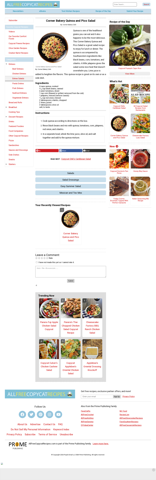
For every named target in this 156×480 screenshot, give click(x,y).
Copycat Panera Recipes (19, 43)
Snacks (12, 159)
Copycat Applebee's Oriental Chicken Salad (71, 368)
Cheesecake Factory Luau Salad (140, 137)
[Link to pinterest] (40, 414)
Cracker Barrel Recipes (18, 53)
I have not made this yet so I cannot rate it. (56, 262)
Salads (70, 173)
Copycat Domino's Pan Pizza (119, 172)
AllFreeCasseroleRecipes (130, 425)
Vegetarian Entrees (20, 98)
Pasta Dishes (18, 83)
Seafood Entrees (19, 93)
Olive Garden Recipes (18, 48)
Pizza (11, 140)
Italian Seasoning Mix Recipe (140, 200)
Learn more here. (101, 443)
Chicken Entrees (19, 73)
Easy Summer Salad (71, 186)
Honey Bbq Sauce (140, 171)
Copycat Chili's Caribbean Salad (76, 159)
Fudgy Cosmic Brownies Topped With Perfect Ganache (119, 201)
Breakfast (13, 107)
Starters (12, 164)
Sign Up (117, 397)
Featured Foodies (16, 126)
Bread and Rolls (15, 102)
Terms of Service (47, 434)
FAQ (60, 424)
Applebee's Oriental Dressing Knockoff (92, 366)
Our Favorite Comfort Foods (17, 37)
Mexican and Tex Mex (70, 192)
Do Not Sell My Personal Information (30, 429)
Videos (12, 31)
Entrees (12, 64)
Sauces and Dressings (18, 150)
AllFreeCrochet (87, 414)
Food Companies (16, 131)
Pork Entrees (17, 88)
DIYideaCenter (87, 425)
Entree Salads (18, 78)
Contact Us (49, 424)
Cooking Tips (14, 112)
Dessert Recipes (16, 117)
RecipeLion (124, 414)
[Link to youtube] (58, 414)
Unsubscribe (66, 434)
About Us (22, 424)
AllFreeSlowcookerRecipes (131, 418)
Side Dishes (14, 155)
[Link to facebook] (22, 414)
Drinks (11, 121)
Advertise (35, 424)
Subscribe (13, 20)
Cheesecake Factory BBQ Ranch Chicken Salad (92, 327)
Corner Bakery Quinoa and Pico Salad (70, 237)
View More (129, 74)
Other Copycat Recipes (18, 136)
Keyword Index (61, 429)
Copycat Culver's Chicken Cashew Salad (49, 366)
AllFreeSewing (87, 422)
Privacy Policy (14, 434)
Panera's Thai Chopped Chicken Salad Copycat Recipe (71, 327)
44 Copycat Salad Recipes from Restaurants (140, 108)
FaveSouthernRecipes (129, 422)
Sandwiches (14, 145)
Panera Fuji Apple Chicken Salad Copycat (49, 326)
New (112, 146)
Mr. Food (123, 411)
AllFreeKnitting (87, 418)
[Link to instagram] (49, 414)
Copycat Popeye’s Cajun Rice (129, 68)
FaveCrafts (85, 411)
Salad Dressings (70, 179)
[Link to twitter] (31, 414)
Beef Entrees (18, 69)
